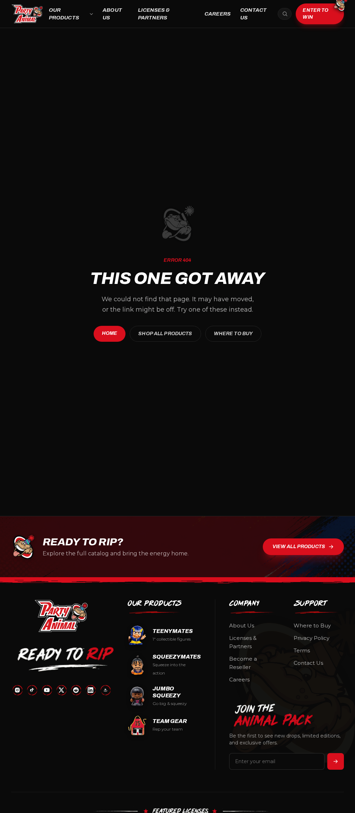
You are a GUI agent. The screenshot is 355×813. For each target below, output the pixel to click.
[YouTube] (47, 690)
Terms (302, 650)
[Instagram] (17, 690)
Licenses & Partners (154, 14)
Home (110, 333)
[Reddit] (76, 690)
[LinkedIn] (90, 690)
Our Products (64, 14)
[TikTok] (32, 690)
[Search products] (285, 14)
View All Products (298, 546)
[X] (61, 690)
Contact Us (253, 14)
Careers (218, 14)
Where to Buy (233, 333)
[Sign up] (335, 761)
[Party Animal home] (27, 14)
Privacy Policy (311, 638)
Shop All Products (165, 333)
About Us (112, 14)
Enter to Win (315, 14)
